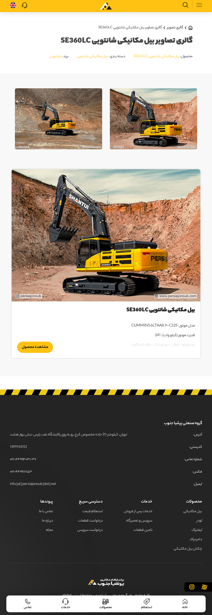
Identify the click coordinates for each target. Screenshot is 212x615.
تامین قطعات (142, 530)
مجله (49, 530)
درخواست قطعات (90, 521)
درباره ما (47, 521)
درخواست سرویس (90, 530)
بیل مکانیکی (192, 511)
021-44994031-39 (23, 459)
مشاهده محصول (35, 347)
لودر (199, 521)
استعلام (146, 607)
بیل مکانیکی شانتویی (92, 56)
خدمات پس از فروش (138, 511)
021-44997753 (21, 472)
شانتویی (55, 56)
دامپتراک (196, 539)
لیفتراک (197, 530)
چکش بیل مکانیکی (188, 549)
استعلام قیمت (92, 511)
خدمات (65, 607)
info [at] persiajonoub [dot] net (33, 484)
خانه (185, 607)
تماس (27, 607)
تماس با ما (46, 511)
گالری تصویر (175, 28)
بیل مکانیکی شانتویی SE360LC (157, 56)
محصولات (105, 607)
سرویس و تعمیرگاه (139, 521)
